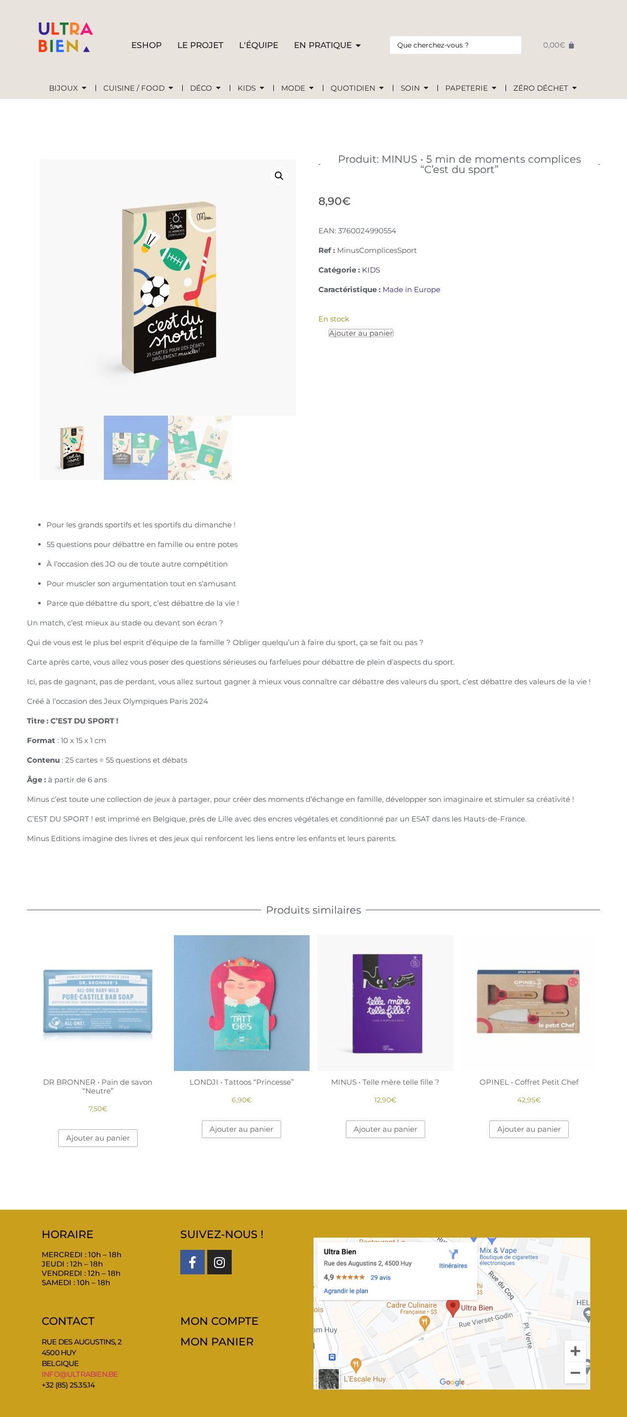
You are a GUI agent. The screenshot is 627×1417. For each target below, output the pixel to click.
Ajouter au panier (361, 333)
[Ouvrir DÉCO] (218, 88)
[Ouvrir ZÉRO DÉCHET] (574, 88)
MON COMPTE (219, 1321)
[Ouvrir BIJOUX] (84, 88)
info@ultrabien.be (80, 1374)
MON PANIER (217, 1341)
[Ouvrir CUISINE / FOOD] (170, 88)
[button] (279, 176)
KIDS (371, 269)
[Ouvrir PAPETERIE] (494, 88)
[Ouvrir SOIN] (426, 88)
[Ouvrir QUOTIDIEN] (381, 88)
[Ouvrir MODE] (311, 88)
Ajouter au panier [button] (98, 1138)
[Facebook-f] (192, 1262)
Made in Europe (411, 289)
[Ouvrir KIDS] (261, 88)
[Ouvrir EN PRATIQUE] (358, 45)
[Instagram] (219, 1262)
